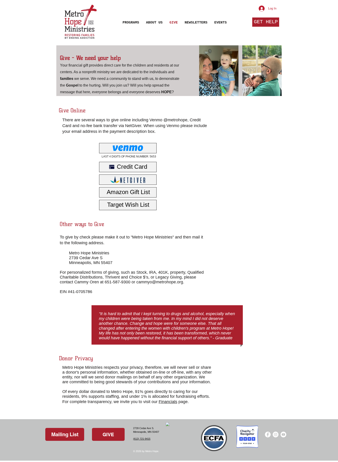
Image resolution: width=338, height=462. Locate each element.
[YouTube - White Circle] (283, 434)
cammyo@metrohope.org (159, 282)
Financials (168, 401)
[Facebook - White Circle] (268, 434)
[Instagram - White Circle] (275, 434)
